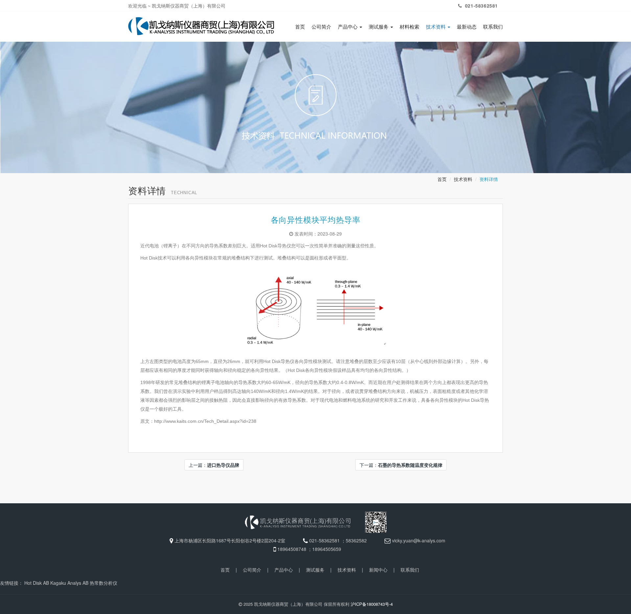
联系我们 (493, 27)
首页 (300, 27)
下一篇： (401, 465)
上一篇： (214, 465)
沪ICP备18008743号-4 (372, 604)
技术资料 (436, 27)
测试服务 (379, 27)
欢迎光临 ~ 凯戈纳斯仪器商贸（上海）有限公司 (176, 5)
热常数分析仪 (103, 583)
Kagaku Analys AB (69, 583)
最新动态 (467, 27)
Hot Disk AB (36, 583)
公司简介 (321, 27)
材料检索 (409, 27)
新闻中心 (378, 569)
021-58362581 (480, 5)
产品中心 (348, 27)
